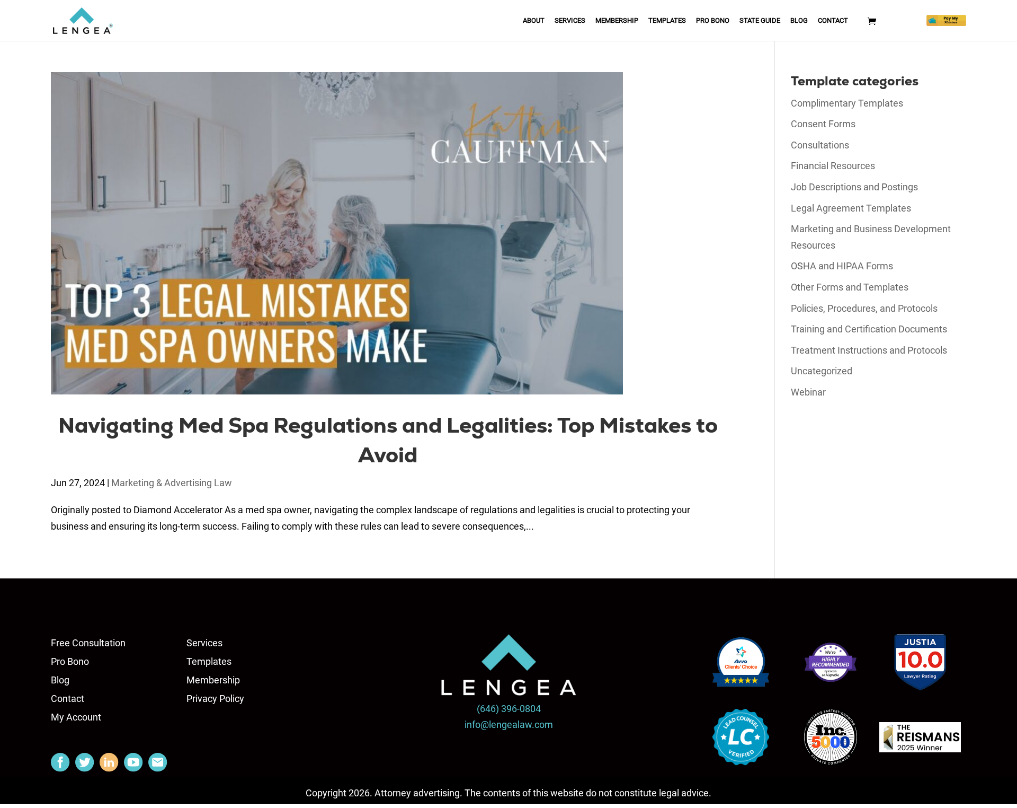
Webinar (808, 392)
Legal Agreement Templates (851, 208)
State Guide (759, 20)
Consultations (820, 145)
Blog (799, 20)
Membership (616, 20)
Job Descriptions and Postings (854, 186)
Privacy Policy (215, 698)
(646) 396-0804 (509, 708)
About (534, 20)
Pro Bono (712, 20)
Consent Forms (823, 123)
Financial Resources (833, 165)
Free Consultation (88, 642)
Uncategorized (821, 370)
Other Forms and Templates (849, 287)
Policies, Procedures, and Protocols (864, 308)
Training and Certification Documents (869, 329)
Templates (667, 20)
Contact (833, 20)
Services (570, 20)
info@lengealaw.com (509, 724)
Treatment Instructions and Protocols (869, 350)
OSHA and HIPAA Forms (842, 265)
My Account (76, 717)
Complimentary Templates (847, 103)
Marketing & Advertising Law (171, 482)
